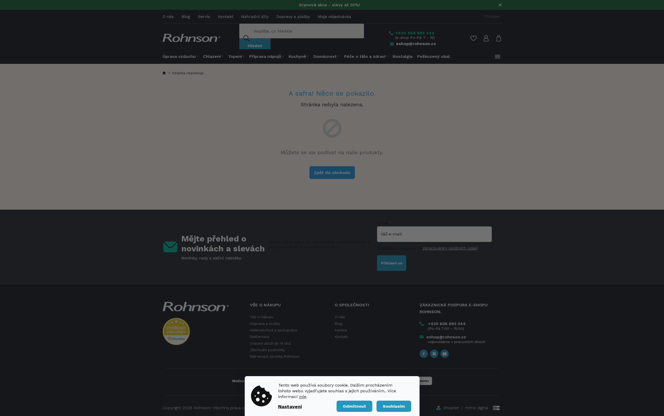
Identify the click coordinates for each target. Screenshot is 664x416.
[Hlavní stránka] (165, 73)
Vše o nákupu (261, 317)
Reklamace (260, 336)
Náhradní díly (254, 16)
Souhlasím (394, 406)
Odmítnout (354, 406)
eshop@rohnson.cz (446, 336)
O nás (168, 16)
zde (302, 396)
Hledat (255, 45)
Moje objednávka (334, 16)
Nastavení (290, 406)
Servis (204, 16)
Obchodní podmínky (267, 350)
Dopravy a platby (293, 16)
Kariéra (341, 330)
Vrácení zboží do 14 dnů (270, 343)
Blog (186, 16)
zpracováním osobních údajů (450, 248)
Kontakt (225, 16)
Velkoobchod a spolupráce (273, 330)
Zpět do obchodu (332, 172)
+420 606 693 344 (447, 323)
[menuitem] (182, 56)
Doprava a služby (265, 323)
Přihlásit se (391, 263)
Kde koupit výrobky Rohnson (274, 356)
